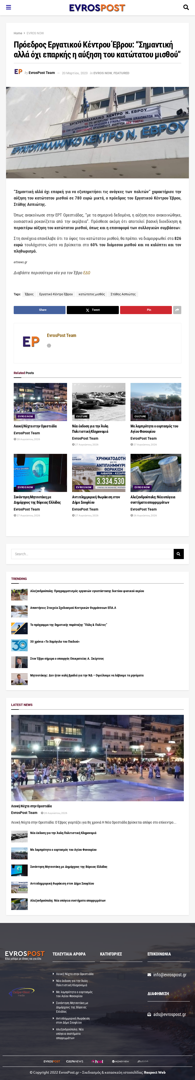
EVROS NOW (35, 33)
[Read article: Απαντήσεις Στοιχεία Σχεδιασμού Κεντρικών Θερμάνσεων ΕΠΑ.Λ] (19, 611)
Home (18, 33)
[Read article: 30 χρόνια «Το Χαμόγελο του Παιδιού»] (19, 645)
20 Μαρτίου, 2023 (75, 73)
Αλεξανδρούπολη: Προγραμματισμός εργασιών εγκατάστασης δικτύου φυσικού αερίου (87, 591)
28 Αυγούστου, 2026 (28, 439)
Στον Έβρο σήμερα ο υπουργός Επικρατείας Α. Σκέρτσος (67, 658)
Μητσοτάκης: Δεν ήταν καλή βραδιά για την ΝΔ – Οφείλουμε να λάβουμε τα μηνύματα (86, 675)
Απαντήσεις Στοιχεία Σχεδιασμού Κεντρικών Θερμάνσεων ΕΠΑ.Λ (73, 608)
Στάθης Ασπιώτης (123, 294)
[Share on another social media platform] (177, 310)
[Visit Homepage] (97, 8)
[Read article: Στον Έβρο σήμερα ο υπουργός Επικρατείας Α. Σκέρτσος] (19, 662)
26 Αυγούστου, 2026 (145, 515)
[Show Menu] (8, 7)
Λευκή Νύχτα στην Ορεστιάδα (35, 426)
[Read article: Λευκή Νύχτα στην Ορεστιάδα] (40, 402)
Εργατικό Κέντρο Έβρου (56, 294)
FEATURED (121, 73)
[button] (121, 976)
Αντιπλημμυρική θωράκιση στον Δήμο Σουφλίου (62, 883)
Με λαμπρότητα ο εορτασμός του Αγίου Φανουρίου (63, 850)
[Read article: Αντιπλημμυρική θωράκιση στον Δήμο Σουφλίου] (98, 473)
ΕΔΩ (86, 272)
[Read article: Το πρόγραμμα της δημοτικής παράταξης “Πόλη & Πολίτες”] (19, 628)
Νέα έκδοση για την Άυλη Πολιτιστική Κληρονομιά (63, 833)
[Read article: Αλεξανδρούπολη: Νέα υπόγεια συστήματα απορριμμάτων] (157, 473)
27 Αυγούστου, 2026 (87, 444)
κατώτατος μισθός (92, 294)
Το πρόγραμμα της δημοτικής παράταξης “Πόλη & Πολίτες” (68, 625)
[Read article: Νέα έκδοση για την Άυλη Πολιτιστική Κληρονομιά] (98, 402)
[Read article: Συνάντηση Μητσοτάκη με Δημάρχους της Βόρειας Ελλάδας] (40, 473)
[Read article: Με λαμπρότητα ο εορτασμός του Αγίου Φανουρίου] (157, 402)
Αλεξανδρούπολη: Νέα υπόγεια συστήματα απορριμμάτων (68, 900)
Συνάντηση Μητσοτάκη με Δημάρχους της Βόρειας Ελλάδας (68, 867)
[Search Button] (186, 7)
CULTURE (82, 416)
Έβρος (29, 294)
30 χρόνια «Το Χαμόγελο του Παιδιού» (55, 641)
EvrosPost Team (42, 73)
